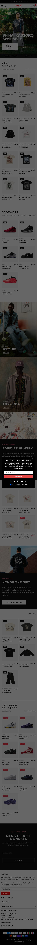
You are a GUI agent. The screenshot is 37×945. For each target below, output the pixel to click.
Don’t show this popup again (19, 484)
